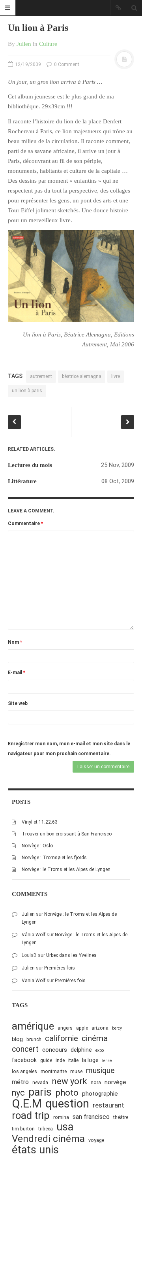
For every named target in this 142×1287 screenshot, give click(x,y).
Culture (48, 44)
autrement (41, 376)
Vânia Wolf (33, 934)
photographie (100, 1093)
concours (54, 1049)
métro (20, 1082)
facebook (24, 1060)
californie (61, 1038)
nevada (40, 1082)
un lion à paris (27, 390)
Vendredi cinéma (48, 1138)
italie (73, 1060)
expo (99, 1050)
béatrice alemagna (81, 376)
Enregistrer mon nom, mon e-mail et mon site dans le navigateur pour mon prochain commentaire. (69, 748)
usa (64, 1127)
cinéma (95, 1038)
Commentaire (25, 523)
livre (115, 376)
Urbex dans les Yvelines (71, 955)
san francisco (91, 1117)
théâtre (120, 1117)
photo (66, 1093)
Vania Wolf (33, 980)
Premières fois (59, 968)
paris (40, 1092)
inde (60, 1060)
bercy (117, 1028)
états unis (35, 1150)
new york (69, 1081)
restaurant (108, 1105)
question (67, 1104)
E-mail (16, 672)
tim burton (23, 1129)
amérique (33, 1026)
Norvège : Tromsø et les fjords (54, 857)
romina (61, 1117)
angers (65, 1028)
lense (107, 1060)
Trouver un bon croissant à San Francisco (67, 834)
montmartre (54, 1071)
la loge (90, 1060)
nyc (18, 1093)
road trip (31, 1116)
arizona (100, 1028)
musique (100, 1070)
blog (17, 1039)
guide (46, 1060)
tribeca (45, 1129)
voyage (96, 1140)
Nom (15, 642)
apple (82, 1028)
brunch (33, 1039)
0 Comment (66, 64)
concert (25, 1049)
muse (76, 1071)
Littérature (22, 481)
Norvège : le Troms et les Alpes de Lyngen (66, 869)
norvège (115, 1082)
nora (96, 1082)
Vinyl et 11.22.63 (40, 822)
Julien (24, 44)
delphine (81, 1050)
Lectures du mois (30, 465)
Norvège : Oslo (37, 846)
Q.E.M (27, 1104)
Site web (18, 703)
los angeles (24, 1071)
